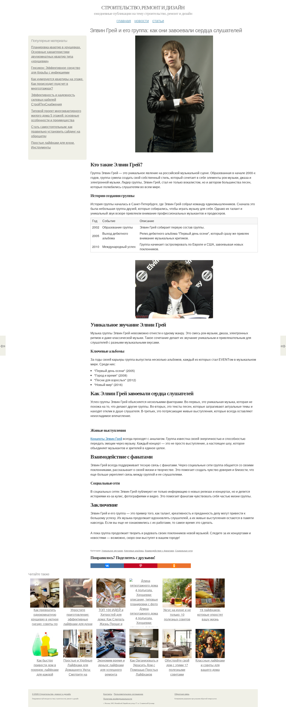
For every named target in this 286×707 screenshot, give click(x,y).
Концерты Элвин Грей (106, 438)
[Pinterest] (140, 565)
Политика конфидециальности (117, 698)
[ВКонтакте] (107, 565)
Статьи (158, 20)
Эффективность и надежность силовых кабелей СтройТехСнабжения (53, 99)
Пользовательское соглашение (128, 694)
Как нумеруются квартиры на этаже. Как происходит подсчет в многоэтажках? (57, 83)
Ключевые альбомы (134, 550)
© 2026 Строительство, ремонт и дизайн (51, 694)
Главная (124, 20)
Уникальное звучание (112, 550)
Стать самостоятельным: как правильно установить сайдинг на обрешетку (55, 131)
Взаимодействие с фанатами (159, 550)
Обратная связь (182, 694)
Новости (141, 20)
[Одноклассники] (174, 565)
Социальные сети (184, 550)
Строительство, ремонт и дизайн (142, 7)
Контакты (107, 694)
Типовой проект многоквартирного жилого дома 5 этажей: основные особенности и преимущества (56, 115)
